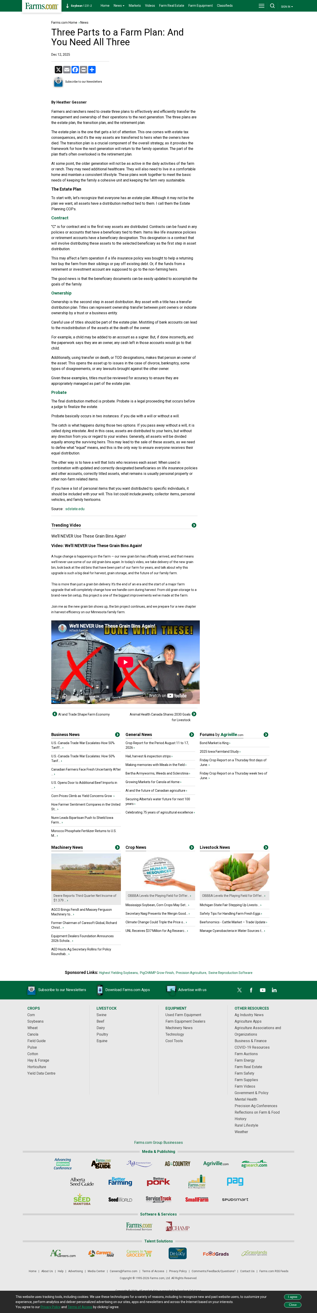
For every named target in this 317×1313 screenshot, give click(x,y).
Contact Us (247, 1271)
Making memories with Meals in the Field (155, 765)
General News (139, 734)
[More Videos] (194, 526)
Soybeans (35, 1021)
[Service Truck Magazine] (158, 1199)
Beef (100, 1021)
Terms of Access (153, 1271)
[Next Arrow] (194, 713)
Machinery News (67, 847)
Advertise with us (192, 990)
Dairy (101, 1028)
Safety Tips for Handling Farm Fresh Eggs (230, 913)
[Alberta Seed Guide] (82, 1182)
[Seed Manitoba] (82, 1199)
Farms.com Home (64, 22)
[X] (239, 990)
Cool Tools (174, 1041)
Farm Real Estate (171, 5)
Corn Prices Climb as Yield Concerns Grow (82, 796)
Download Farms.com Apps (127, 990)
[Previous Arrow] (54, 713)
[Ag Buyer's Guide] (101, 1164)
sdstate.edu (74, 509)
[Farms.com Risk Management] (196, 1182)
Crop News (136, 847)
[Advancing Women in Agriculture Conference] (62, 1164)
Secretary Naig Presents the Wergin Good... (157, 913)
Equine (102, 1041)
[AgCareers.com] (62, 1253)
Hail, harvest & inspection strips (148, 756)
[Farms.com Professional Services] (139, 1226)
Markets (135, 5)
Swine (102, 1015)
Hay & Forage (38, 1060)
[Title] (117, 735)
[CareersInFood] (101, 1253)
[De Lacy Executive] (177, 1253)
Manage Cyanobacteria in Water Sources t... (231, 931)
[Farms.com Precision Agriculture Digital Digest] (235, 1182)
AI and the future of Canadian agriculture (155, 790)
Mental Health (246, 1099)
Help (60, 1271)
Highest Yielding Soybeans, (119, 973)
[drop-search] (272, 5)
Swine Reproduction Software (230, 973)
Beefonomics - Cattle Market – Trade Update (232, 922)
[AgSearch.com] (254, 1164)
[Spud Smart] (235, 1199)
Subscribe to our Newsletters (83, 81)
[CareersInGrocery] (139, 1253)
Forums (221, 734)
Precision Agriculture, (191, 973)
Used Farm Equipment (183, 1015)
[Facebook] (251, 990)
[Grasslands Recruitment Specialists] (254, 1253)
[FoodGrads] (215, 1253)
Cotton (32, 1054)
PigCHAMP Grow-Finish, (157, 973)
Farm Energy (245, 1060)
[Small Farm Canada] (196, 1199)
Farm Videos (245, 1086)
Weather (241, 1132)
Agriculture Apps (248, 1021)
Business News (65, 734)
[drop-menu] (261, 5)
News (84, 22)
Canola (32, 1034)
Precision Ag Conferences (256, 1106)
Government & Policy (251, 1093)
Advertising (75, 1271)
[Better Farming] (120, 1182)
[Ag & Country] (177, 1164)
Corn (31, 1015)
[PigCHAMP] (177, 1226)
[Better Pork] (158, 1182)
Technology (174, 1034)
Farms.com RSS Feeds (273, 1271)
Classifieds (225, 5)
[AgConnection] (139, 1164)
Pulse (32, 1047)
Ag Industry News (249, 1015)
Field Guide (36, 1041)
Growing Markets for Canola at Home (153, 782)
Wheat (32, 1028)
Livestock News (215, 847)
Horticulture (36, 1067)
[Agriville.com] (215, 1164)
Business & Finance (251, 1041)
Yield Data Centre (41, 1073)
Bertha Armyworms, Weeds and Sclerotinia (157, 773)
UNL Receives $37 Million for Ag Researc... (156, 931)
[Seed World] (120, 1199)
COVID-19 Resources (252, 1047)
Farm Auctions (246, 1054)
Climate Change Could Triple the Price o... (155, 922)
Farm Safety (244, 1073)
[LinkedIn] (274, 990)
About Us (47, 1271)
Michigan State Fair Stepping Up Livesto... (230, 905)
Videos (150, 5)
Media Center (96, 1271)
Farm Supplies (246, 1080)
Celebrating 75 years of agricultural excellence (159, 812)
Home (105, 5)
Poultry (102, 1034)
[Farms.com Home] (41, 6)
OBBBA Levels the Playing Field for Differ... (158, 896)
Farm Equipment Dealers (185, 1021)
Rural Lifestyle (246, 1125)
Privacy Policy (178, 1271)
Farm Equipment (200, 5)
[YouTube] (262, 990)
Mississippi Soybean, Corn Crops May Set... (157, 905)
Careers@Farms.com (123, 1271)
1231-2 (81, 5)
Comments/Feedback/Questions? (213, 1271)
